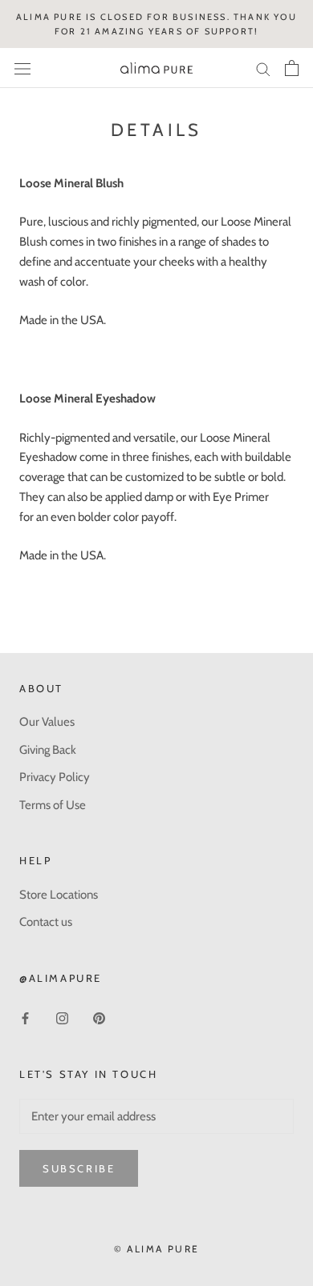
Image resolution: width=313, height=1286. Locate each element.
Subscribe (79, 1168)
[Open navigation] (22, 68)
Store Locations (58, 894)
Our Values (47, 722)
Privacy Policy (54, 777)
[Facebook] (25, 1018)
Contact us (45, 922)
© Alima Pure (157, 1249)
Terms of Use (52, 805)
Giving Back (47, 750)
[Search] (263, 68)
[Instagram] (62, 1018)
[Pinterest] (99, 1018)
